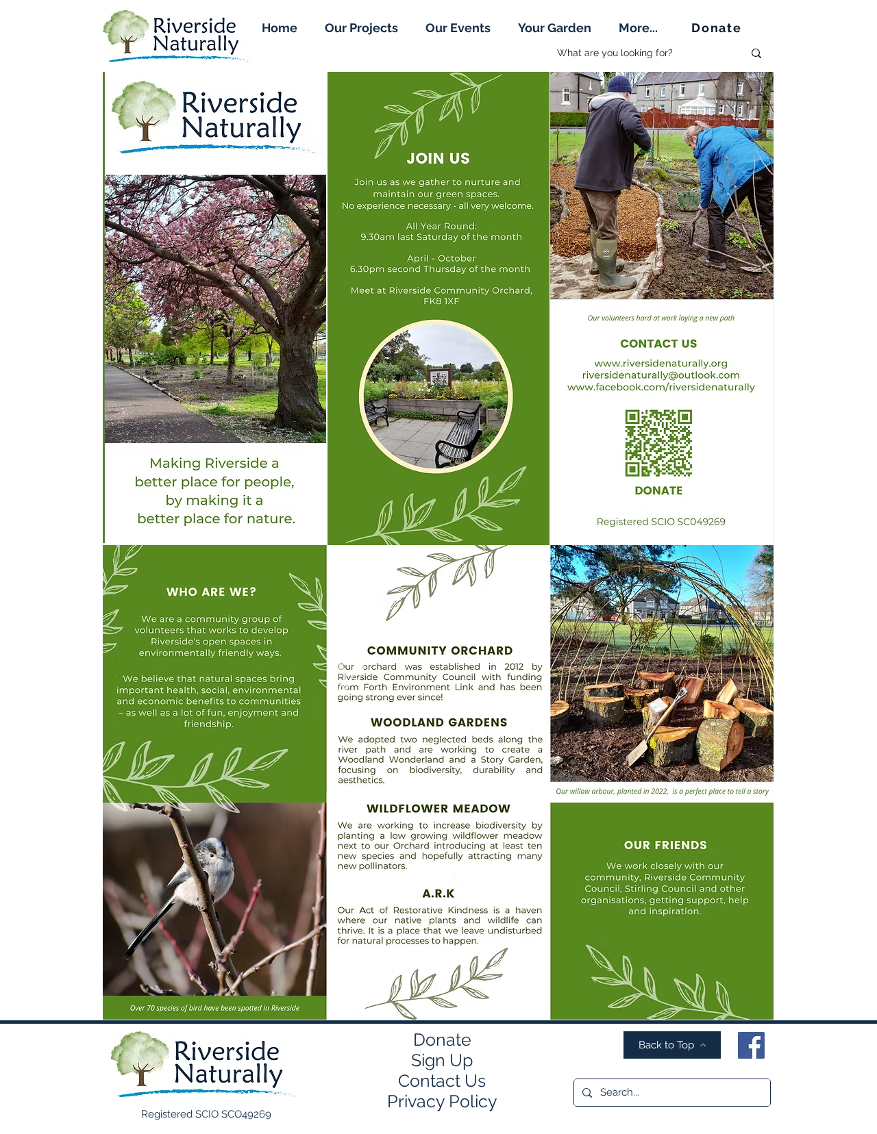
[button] (361, 27)
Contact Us (442, 1080)
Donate (442, 1039)
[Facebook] (751, 1045)
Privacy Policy (442, 1101)
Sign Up (442, 1060)
